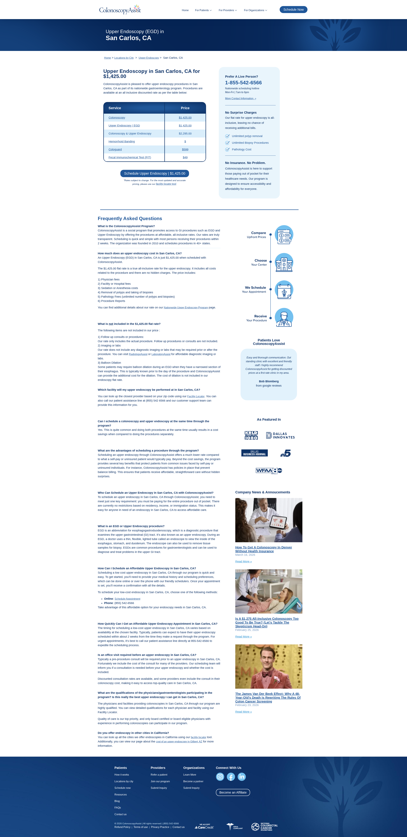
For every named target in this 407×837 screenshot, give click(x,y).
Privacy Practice (160, 827)
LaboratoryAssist (161, 354)
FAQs (117, 807)
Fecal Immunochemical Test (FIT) (130, 157)
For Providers (226, 10)
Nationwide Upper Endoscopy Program (186, 307)
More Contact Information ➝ (240, 98)
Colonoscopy (117, 117)
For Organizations (254, 10)
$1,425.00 (185, 117)
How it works (121, 774)
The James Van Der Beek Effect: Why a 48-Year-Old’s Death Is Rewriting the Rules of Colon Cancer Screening (268, 697)
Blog (117, 801)
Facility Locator (195, 396)
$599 (185, 149)
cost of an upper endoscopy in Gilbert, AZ (179, 741)
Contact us (120, 814)
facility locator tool (166, 184)
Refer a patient (159, 774)
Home (185, 10)
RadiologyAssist (138, 354)
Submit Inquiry (159, 788)
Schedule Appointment (127, 598)
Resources (120, 794)
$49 (185, 157)
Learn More (189, 774)
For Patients (202, 10)
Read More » (243, 561)
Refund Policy (122, 827)
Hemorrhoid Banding (122, 141)
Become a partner (193, 781)
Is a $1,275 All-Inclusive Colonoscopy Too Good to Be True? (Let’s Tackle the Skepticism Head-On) (267, 622)
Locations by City (124, 58)
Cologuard (115, 149)
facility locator (198, 737)
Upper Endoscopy (149, 58)
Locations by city (123, 781)
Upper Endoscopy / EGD (124, 125)
